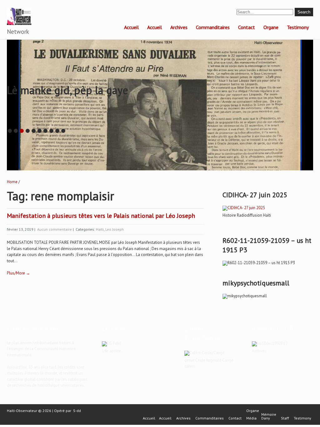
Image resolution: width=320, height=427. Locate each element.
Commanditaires (213, 27)
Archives (179, 27)
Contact (246, 27)
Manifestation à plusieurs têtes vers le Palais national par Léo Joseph (101, 216)
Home (12, 181)
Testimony (298, 27)
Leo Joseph (114, 229)
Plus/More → (18, 273)
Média (251, 418)
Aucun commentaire (54, 229)
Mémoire (268, 414)
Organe (270, 27)
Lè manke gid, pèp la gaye (67, 90)
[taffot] (243, 207)
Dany (265, 418)
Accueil (131, 27)
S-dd (77, 410)
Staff (285, 418)
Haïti (100, 229)
